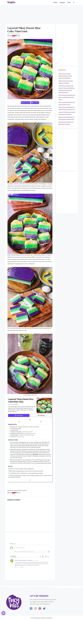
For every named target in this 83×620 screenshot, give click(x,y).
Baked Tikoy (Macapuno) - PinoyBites (24, 560)
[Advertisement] (41, 14)
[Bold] (15, 551)
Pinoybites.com (37, 617)
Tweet (18, 35)
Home (55, 2)
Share (10, 35)
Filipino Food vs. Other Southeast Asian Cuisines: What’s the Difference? (65, 76)
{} (30, 551)
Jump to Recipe (26, 102)
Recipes (62, 2)
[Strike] (20, 551)
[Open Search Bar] (74, 2)
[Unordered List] (24, 551)
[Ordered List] (22, 551)
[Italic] (17, 551)
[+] (32, 551)
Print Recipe (36, 102)
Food (69, 2)
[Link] (29, 551)
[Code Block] (27, 551)
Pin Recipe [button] (42, 415)
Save (14, 35)
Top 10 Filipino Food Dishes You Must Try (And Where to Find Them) (67, 97)
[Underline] (19, 551)
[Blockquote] (26, 551)
